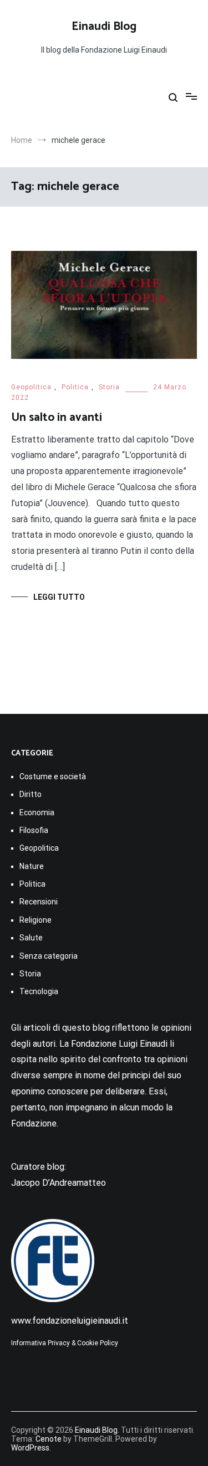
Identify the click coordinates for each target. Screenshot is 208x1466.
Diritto (30, 794)
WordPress (30, 1447)
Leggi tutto (59, 597)
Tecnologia (38, 991)
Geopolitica (31, 387)
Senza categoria (48, 955)
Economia (36, 812)
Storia (109, 387)
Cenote (48, 1438)
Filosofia (33, 830)
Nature (31, 866)
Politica (75, 387)
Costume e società (52, 776)
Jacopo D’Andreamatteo (58, 1182)
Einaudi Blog (104, 26)
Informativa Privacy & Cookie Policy (64, 1343)
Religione (35, 919)
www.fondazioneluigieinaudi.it (69, 1320)
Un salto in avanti (56, 417)
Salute (31, 937)
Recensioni (38, 901)
